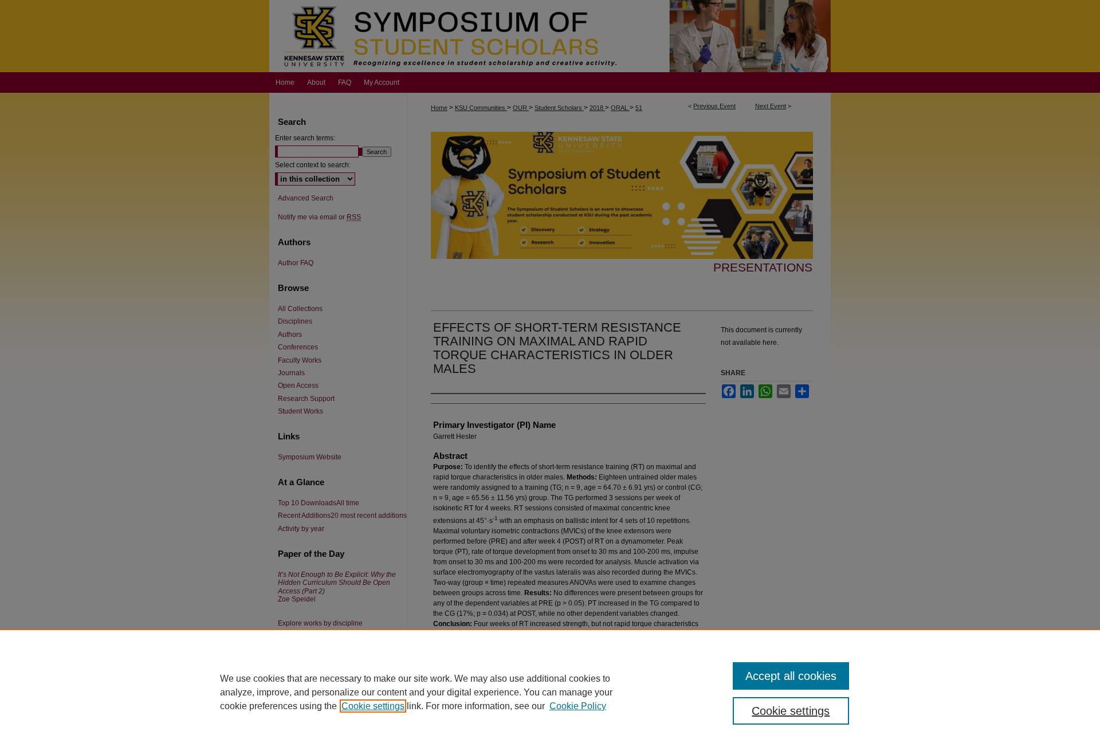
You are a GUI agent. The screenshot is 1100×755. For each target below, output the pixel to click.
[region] (550, 692)
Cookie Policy (577, 706)
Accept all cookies (790, 676)
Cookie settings (372, 706)
